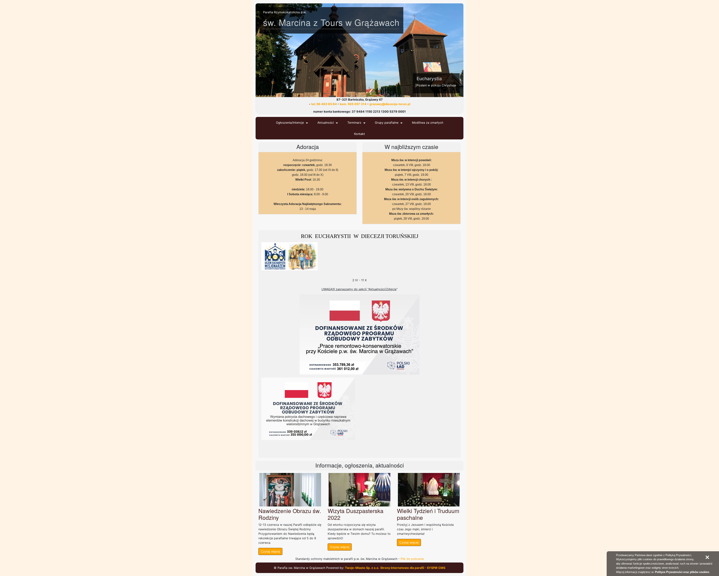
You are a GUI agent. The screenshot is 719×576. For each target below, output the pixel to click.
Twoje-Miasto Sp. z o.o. (362, 568)
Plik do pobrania (412, 559)
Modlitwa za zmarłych (427, 122)
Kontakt (359, 134)
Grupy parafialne (386, 122)
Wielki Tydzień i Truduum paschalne (428, 514)
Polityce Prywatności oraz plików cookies (682, 572)
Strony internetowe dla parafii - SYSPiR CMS (412, 568)
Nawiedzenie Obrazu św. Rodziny (289, 514)
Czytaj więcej (270, 551)
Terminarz (354, 122)
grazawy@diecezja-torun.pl (389, 104)
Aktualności (325, 122)
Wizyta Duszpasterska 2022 (355, 514)
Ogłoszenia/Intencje (290, 122)
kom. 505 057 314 (353, 104)
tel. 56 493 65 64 (324, 104)
